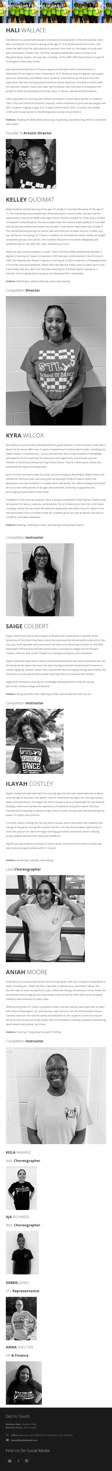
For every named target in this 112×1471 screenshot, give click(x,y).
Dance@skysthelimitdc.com (24, 1440)
